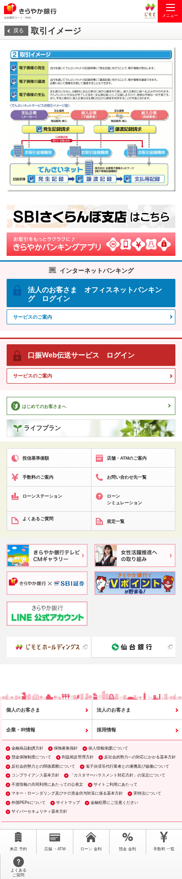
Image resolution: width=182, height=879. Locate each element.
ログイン (81, 355)
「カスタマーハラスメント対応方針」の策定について (117, 775)
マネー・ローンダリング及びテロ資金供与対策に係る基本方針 (67, 793)
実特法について (147, 793)
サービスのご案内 (32, 317)
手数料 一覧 (163, 849)
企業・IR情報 (20, 729)
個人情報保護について (108, 748)
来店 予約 (18, 849)
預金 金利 (127, 849)
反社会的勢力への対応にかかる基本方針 (140, 757)
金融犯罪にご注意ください (114, 802)
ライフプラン (42, 427)
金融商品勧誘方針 (27, 748)
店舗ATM (55, 849)
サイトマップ (68, 802)
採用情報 (106, 729)
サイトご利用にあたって (115, 784)
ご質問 (19, 872)
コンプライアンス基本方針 (35, 775)
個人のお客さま (23, 709)
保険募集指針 (66, 748)
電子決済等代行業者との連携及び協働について (127, 766)
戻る (18, 30)
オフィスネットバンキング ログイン (95, 294)
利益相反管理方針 (78, 757)
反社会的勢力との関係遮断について (43, 766)
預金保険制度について (31, 757)
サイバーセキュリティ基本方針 (39, 811)
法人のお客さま (114, 709)
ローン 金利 (91, 849)
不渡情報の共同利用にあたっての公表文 (47, 784)
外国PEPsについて (28, 802)
